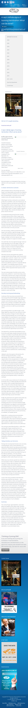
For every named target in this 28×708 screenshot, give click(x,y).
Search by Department (12, 82)
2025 (8, 43)
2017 (8, 69)
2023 (8, 50)
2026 (8, 40)
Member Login (18, 704)
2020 (8, 59)
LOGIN (10, 4)
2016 (8, 72)
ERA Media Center (12, 703)
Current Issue (10, 85)
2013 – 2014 (9, 79)
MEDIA (18, 6)
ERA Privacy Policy (10, 705)
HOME (6, 4)
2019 (8, 63)
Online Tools (18, 705)
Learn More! (5, 550)
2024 (8, 46)
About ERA (4, 703)
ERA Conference (10, 704)
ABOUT (23, 4)
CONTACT (25, 6)
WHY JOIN (13, 6)
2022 (8, 53)
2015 (8, 76)
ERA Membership (21, 703)
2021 (8, 56)
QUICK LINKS (16, 4)
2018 (8, 66)
